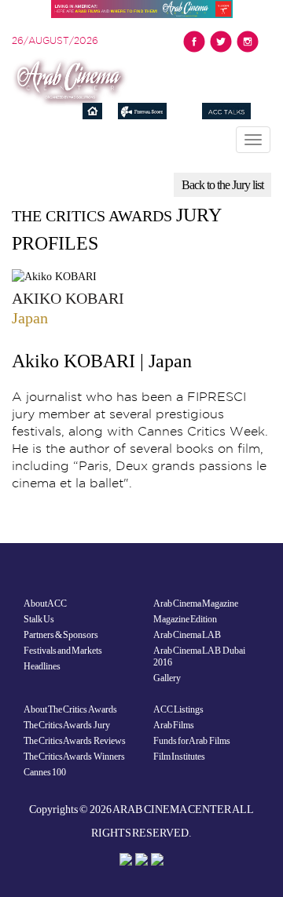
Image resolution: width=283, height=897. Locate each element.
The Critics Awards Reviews (75, 740)
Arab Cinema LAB (187, 634)
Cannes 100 (45, 772)
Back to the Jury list (222, 184)
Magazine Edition (185, 619)
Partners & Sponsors (61, 634)
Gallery (167, 678)
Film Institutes (179, 756)
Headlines (42, 666)
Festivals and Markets (63, 650)
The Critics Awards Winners (74, 756)
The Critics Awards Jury (67, 725)
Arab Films (173, 725)
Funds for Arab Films (191, 740)
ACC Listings (178, 709)
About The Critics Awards (70, 709)
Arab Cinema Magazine (195, 603)
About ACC (45, 603)
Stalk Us (39, 619)
